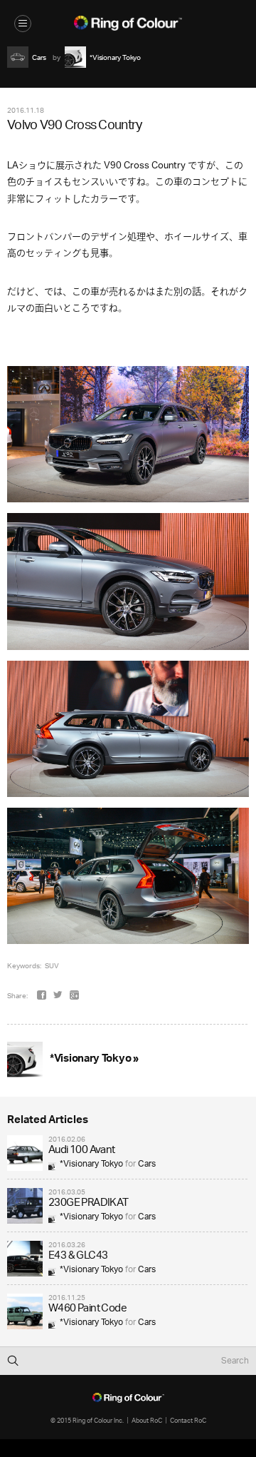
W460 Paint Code (87, 1309)
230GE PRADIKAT (88, 1203)
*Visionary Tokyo (91, 1164)
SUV (52, 965)
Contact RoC (188, 1420)
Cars (147, 1164)
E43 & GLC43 (77, 1256)
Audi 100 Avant (81, 1150)
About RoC (147, 1420)
